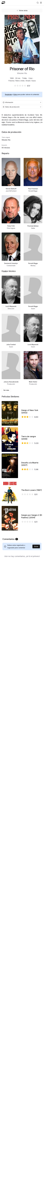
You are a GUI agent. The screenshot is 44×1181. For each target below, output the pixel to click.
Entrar (36, 546)
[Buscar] (38, 3)
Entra (15, 94)
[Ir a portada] (3, 2)
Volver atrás (23, 10)
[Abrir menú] (40, 2)
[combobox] (22, 102)
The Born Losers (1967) (31, 490)
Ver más (6, 390)
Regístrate (8, 94)
